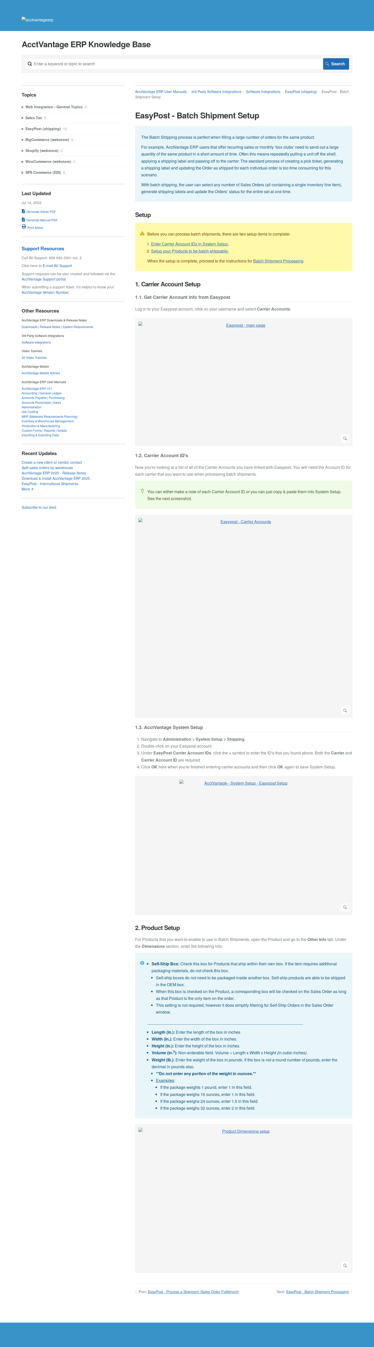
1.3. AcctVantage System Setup (169, 728)
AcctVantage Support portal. (44, 279)
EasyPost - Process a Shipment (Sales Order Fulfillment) (193, 1291)
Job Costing (30, 411)
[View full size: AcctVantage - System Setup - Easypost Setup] (243, 845)
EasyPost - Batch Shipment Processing (317, 1291)
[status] (243, 164)
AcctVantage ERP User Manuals (161, 91)
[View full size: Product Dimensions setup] (243, 1198)
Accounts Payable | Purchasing (43, 397)
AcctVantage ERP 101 (37, 388)
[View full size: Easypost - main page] (243, 382)
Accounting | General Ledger (42, 393)
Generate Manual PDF (41, 220)
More (26, 488)
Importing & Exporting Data (40, 435)
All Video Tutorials (34, 357)
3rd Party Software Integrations (216, 91)
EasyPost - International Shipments (50, 483)
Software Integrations (263, 91)
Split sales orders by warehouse (47, 467)
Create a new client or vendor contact (52, 462)
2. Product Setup (157, 927)
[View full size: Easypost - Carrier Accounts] (243, 616)
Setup (143, 214)
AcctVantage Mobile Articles (41, 373)
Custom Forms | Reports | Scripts (44, 430)
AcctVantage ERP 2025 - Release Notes (54, 472)
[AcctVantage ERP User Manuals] (37, 20)
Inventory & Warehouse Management (47, 421)
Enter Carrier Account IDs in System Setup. (190, 244)
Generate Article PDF (41, 211)
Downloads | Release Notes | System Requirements (57, 326)
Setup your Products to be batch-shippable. (190, 251)
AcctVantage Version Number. (45, 292)
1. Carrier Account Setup (167, 284)
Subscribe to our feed (39, 507)
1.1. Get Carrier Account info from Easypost (182, 297)
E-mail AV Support (57, 265)
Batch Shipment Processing (278, 261)
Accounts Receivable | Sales (41, 402)
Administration (31, 407)
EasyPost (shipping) (301, 91)
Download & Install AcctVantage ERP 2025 (56, 478)
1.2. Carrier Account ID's (161, 456)
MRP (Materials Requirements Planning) (50, 416)
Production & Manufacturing (41, 426)
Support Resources (43, 248)
